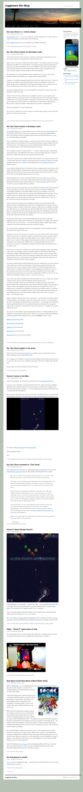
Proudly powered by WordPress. (71, 777)
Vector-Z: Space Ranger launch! (20, 529)
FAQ (36, 366)
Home (8, 26)
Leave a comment (49, 120)
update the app (14, 42)
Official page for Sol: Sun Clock (15, 319)
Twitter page (10, 327)
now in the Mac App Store (46, 381)
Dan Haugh (32, 618)
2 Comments (51, 342)
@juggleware (69, 70)
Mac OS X (24, 459)
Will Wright (15, 686)
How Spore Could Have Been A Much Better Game (27, 681)
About (31, 26)
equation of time (47, 162)
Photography (34, 120)
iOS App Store (32, 447)
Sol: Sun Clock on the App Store (15, 323)
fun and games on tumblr (17, 757)
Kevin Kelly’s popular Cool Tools (16, 471)
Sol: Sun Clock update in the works (21, 348)
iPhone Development (26, 120)
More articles (10, 335)
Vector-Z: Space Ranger (38, 459)
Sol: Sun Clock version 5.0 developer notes (24, 52)
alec (21, 531)
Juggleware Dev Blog (17, 5)
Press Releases (30, 342)
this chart (43, 182)
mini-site (21, 618)
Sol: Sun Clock (25, 26)
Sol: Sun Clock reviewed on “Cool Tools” (23, 464)
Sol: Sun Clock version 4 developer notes (24, 126)
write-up (9, 620)
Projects (13, 26)
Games (18, 26)
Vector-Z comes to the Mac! (18, 376)
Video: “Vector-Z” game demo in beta (22, 629)
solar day (24, 160)
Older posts (10, 771)
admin (22, 33)
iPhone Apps (14, 46)
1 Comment (33, 46)
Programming (37, 342)
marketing (31, 623)
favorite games (10, 764)
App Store (13, 120)
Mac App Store (20, 46)
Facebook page (10, 331)
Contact (36, 26)
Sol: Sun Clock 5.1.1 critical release (21, 32)
